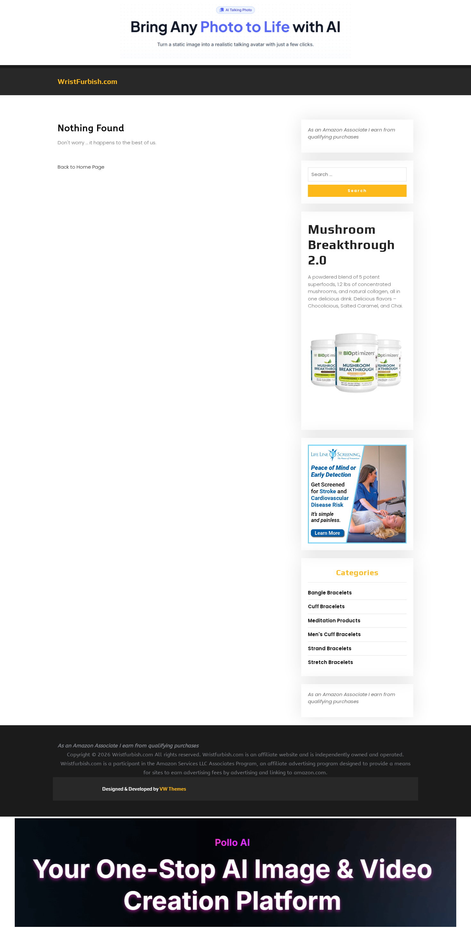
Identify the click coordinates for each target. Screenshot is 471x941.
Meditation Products (334, 620)
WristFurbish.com (87, 81)
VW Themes (172, 789)
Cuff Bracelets (326, 606)
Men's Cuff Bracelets (334, 634)
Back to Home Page (81, 167)
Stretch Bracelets (330, 662)
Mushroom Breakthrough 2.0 (351, 244)
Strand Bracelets (329, 648)
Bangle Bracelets (330, 592)
